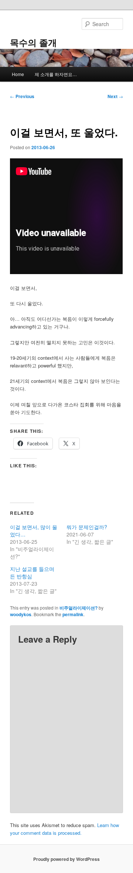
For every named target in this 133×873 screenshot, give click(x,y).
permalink (72, 614)
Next (115, 96)
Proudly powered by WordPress (66, 859)
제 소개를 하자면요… (56, 74)
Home (18, 74)
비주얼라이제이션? (78, 607)
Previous (22, 96)
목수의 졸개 (33, 42)
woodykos (20, 614)
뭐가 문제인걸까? (86, 527)
